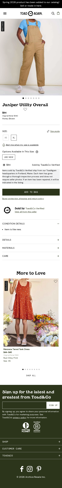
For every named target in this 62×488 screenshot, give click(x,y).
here (38, 5)
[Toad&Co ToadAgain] (31, 13)
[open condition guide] (36, 151)
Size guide (55, 131)
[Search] (53, 13)
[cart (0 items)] (58, 13)
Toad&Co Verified (35, 208)
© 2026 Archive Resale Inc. (31, 476)
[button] (23, 98)
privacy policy (19, 417)
